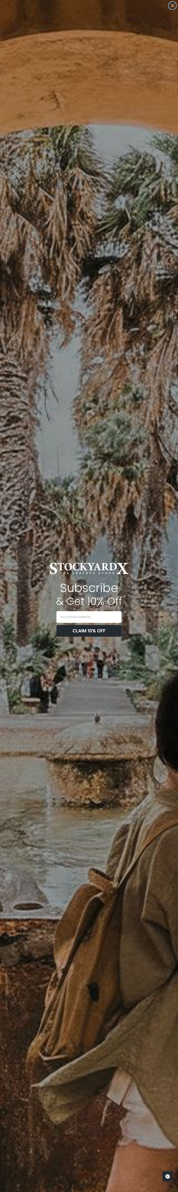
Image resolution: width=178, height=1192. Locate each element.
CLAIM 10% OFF (89, 631)
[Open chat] (167, 1176)
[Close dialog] (172, 5)
